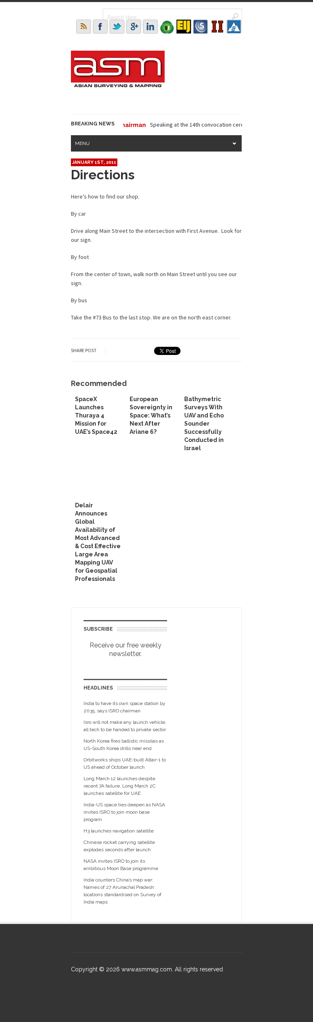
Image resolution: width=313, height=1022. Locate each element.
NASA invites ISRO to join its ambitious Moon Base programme (121, 864)
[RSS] (83, 26)
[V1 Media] (167, 26)
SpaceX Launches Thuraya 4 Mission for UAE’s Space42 (96, 415)
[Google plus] (133, 26)
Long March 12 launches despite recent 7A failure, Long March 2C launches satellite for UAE (120, 786)
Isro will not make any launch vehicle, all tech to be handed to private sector (125, 725)
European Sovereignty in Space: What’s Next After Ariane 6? (151, 415)
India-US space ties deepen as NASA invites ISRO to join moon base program (124, 812)
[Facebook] (100, 26)
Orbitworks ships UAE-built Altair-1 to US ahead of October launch (125, 763)
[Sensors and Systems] (200, 26)
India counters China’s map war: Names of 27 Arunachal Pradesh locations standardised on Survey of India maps (122, 891)
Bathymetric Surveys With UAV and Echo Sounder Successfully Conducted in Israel (204, 423)
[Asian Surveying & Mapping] (118, 85)
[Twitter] (117, 26)
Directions (102, 174)
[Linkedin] (150, 26)
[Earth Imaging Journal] (183, 26)
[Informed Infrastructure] (217, 26)
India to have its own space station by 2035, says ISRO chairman (124, 707)
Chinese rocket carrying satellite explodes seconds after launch (119, 845)
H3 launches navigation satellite (119, 831)
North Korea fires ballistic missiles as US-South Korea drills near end (124, 744)
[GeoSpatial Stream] (234, 26)
